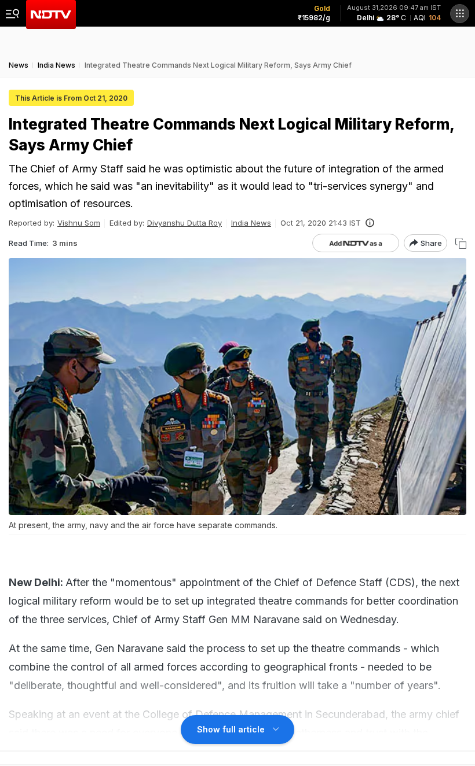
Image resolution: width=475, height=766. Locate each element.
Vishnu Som (78, 222)
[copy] (460, 243)
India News (251, 222)
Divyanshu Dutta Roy (184, 222)
